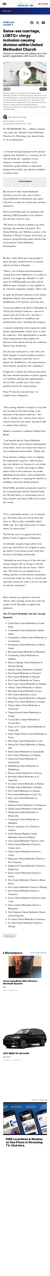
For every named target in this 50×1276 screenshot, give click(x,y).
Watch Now (42, 4)
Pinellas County (8, 23)
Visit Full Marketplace (38, 953)
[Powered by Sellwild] (43, 1100)
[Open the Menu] (4, 4)
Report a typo (9, 936)
